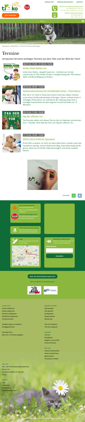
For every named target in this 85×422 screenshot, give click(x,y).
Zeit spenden (48, 311)
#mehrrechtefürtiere (51, 353)
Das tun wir (6, 369)
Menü (42, 21)
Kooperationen (49, 316)
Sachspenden (48, 314)
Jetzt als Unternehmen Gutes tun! (42, 276)
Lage (3, 382)
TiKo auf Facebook (50, 324)
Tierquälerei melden (65, 2)
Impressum (6, 385)
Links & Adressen (50, 343)
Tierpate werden (7, 319)
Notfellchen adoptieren (10, 316)
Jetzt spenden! (10, 15)
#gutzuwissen (49, 356)
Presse (4, 375)
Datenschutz (6, 388)
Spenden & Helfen (50, 306)
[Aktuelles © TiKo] (42, 192)
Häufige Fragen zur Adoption (12, 324)
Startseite (5, 46)
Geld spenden (49, 308)
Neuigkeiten (48, 337)
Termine (47, 335)
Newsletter (49, 2)
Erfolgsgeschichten (8, 327)
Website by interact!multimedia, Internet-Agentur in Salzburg (42, 418)
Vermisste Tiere (7, 332)
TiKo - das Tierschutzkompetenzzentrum (15, 367)
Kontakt (79, 2)
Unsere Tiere (6, 306)
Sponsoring (48, 319)
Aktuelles (14, 46)
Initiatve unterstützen (51, 351)
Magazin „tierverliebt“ (52, 340)
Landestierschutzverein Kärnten (13, 372)
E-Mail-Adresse (51, 246)
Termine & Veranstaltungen (30, 46)
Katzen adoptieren (8, 311)
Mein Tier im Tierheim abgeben (12, 335)
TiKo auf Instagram (51, 327)
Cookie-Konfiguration (9, 390)
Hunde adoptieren (8, 308)
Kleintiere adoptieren (9, 314)
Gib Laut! (47, 348)
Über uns (5, 364)
